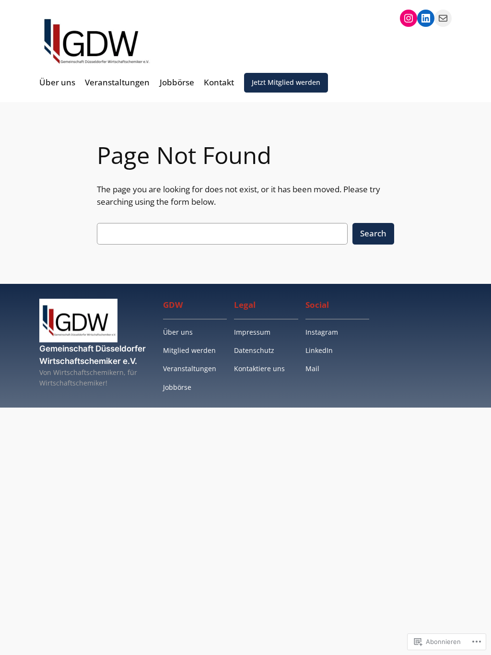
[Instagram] (408, 18)
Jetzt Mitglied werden (286, 82)
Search (373, 233)
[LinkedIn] (425, 18)
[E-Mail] (443, 18)
